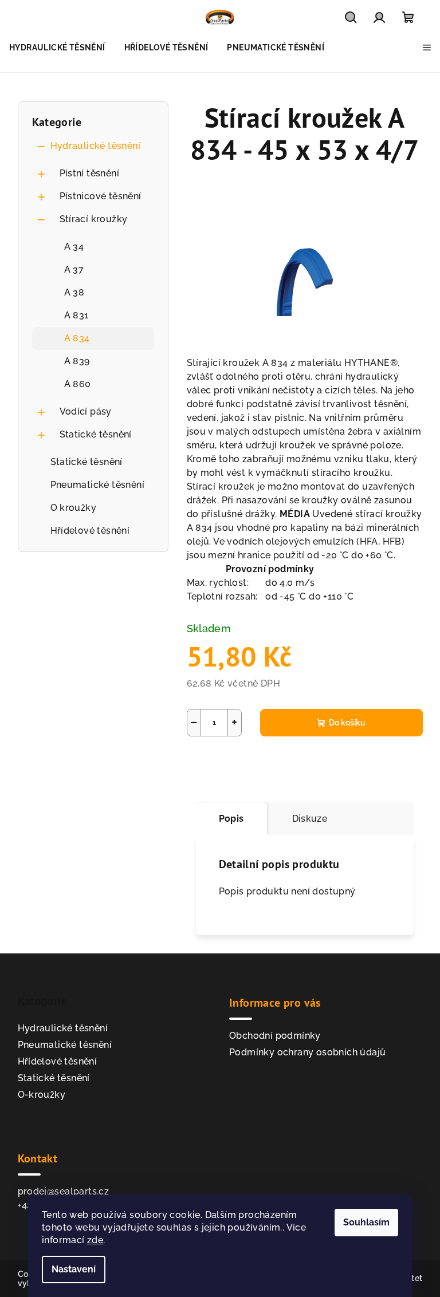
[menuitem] (57, 47)
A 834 (77, 338)
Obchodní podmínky (275, 1035)
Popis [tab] (231, 818)
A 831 (76, 315)
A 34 (74, 246)
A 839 (77, 361)
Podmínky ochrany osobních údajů (307, 1052)
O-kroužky (42, 1094)
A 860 (77, 384)
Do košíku (347, 722)
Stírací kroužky (94, 219)
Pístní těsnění (90, 173)
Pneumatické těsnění (97, 484)
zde (95, 1240)
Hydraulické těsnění (95, 145)
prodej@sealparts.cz (63, 1191)
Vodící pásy (86, 411)
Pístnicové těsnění (101, 196)
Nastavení (74, 1269)
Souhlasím (366, 1222)
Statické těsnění (96, 434)
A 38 (74, 292)
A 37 (74, 269)
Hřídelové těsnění (90, 530)
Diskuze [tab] (310, 818)
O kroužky (73, 507)
